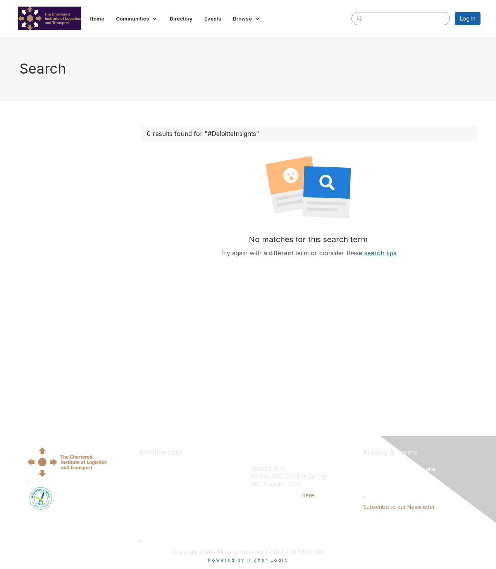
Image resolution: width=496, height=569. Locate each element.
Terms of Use (380, 484)
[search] (359, 18)
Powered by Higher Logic (248, 560)
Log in (467, 18)
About (147, 480)
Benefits (151, 488)
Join (145, 465)
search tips (380, 253)
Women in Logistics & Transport (182, 528)
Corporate (153, 504)
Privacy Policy (381, 476)
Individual (152, 496)
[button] (137, 18)
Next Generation (161, 512)
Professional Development (175, 520)
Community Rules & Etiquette (399, 469)
